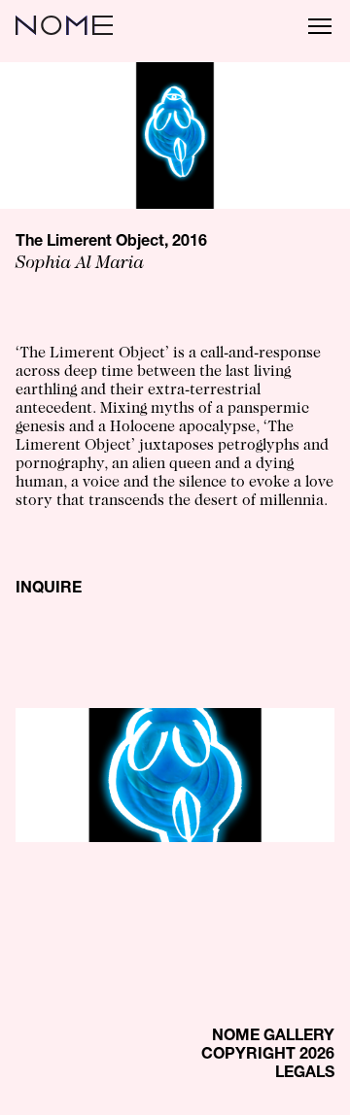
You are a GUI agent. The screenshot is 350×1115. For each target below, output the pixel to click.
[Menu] (319, 25)
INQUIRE (49, 589)
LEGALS (304, 1074)
